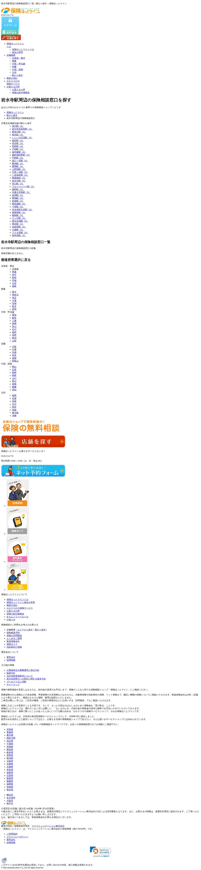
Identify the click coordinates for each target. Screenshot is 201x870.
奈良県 (10, 769)
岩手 (14, 274)
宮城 (14, 280)
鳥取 (14, 375)
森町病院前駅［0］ (21, 155)
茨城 (14, 303)
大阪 (14, 346)
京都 (14, 352)
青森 (14, 272)
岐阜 (14, 318)
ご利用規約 (12, 834)
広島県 (10, 775)
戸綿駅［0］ (18, 149)
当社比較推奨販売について (20, 676)
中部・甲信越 (18, 64)
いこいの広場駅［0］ (22, 137)
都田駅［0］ (18, 189)
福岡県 (10, 784)
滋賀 (14, 358)
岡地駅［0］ (18, 198)
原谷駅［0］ (18, 143)
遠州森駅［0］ (19, 152)
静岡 (14, 323)
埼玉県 (10, 741)
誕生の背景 (17, 52)
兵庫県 (10, 764)
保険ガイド (12, 644)
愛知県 (10, 749)
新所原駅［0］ (19, 235)
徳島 (14, 384)
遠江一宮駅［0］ (20, 160)
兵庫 (14, 349)
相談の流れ (12, 78)
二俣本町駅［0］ (20, 175)
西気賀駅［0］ (19, 204)
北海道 (15, 269)
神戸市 (10, 803)
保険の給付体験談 (21, 92)
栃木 (14, 306)
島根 (14, 372)
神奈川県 (11, 738)
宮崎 (14, 410)
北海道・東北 (18, 58)
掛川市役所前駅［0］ (22, 129)
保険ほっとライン (15, 112)
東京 (14, 292)
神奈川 (15, 295)
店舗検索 (11, 55)
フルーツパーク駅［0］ (23, 186)
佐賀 (14, 398)
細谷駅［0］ (18, 140)
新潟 (14, 338)
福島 (14, 286)
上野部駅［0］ (19, 169)
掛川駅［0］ (18, 126)
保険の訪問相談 (14, 635)
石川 (14, 329)
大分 (14, 404)
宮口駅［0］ (18, 183)
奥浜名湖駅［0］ (20, 221)
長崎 (14, 401)
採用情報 (11, 660)
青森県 (10, 732)
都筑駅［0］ (18, 215)
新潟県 (10, 758)
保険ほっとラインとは (23, 49)
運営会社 (11, 657)
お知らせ (11, 619)
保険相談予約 (13, 632)
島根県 (10, 778)
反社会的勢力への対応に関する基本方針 (26, 679)
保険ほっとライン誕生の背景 (21, 602)
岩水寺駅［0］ (19, 181)
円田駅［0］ (18, 158)
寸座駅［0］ (18, 207)
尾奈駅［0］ (18, 224)
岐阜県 (10, 752)
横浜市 (10, 795)
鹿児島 (15, 413)
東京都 (10, 735)
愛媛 (14, 387)
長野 (14, 335)
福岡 (14, 395)
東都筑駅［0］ (19, 212)
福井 (14, 332)
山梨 (14, 341)
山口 (14, 378)
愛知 (14, 315)
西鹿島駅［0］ (19, 178)
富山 (14, 326)
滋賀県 (10, 772)
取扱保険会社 (13, 641)
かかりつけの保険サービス (20, 608)
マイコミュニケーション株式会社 (48, 826)
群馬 (14, 309)
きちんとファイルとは (17, 617)
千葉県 (10, 744)
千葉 (14, 300)
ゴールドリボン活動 (16, 682)
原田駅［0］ (18, 146)
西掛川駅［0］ (19, 132)
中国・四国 (17, 69)
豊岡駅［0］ (18, 166)
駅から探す (17, 75)
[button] (101, 851)
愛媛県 (10, 781)
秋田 (14, 277)
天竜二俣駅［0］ (20, 172)
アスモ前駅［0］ (20, 232)
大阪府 (10, 761)
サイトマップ (13, 684)
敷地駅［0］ (18, 163)
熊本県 (10, 790)
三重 (14, 321)
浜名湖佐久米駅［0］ (22, 209)
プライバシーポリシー (17, 837)
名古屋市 (11, 798)
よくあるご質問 (14, 638)
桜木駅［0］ (18, 135)
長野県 (10, 755)
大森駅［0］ (18, 230)
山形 (14, 283)
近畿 (14, 66)
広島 (14, 369)
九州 (14, 72)
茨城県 (10, 746)
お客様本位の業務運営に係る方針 (23, 670)
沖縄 (14, 415)
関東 (14, 61)
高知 (14, 390)
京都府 (10, 767)
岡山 (14, 367)
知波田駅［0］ (19, 227)
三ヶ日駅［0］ (19, 218)
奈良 (14, 355)
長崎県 (10, 787)
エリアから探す (25, 630)
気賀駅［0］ (18, 201)
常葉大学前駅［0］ (21, 192)
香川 (14, 381)
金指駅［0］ (18, 195)
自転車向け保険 (14, 647)
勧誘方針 (11, 673)
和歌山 (15, 361)
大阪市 (10, 800)
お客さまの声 (13, 87)
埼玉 (14, 297)
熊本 (14, 407)
